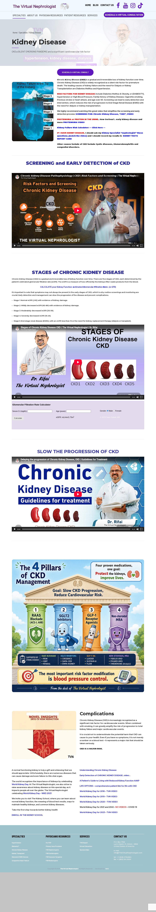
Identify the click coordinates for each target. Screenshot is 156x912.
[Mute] (137, 245)
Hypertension (16, 843)
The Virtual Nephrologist (69, 869)
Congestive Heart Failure (20, 861)
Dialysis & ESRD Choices (20, 857)
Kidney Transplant (18, 853)
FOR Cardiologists (52, 853)
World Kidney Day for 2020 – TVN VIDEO (99, 802)
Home (88, 5)
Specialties (19, 15)
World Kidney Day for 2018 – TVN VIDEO (98, 791)
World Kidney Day (20, 784)
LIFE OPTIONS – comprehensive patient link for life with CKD (108, 786)
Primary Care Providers (54, 846)
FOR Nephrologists (52, 850)
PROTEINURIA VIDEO (74, 122)
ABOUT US (32, 15)
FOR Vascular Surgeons (54, 857)
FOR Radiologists (52, 861)
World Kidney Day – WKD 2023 (37, 793)
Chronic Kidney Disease (20, 850)
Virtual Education (86, 846)
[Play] (15, 245)
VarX (107, 869)
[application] (78, 210)
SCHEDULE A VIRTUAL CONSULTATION (124, 14)
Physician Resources (51, 15)
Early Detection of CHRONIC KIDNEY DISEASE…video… (105, 775)
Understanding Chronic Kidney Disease (98, 770)
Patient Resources (75, 15)
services (92, 15)
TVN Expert (84, 843)
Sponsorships (84, 850)
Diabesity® (15, 846)
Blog (95, 5)
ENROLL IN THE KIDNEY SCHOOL (27, 815)
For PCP (48, 843)
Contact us (107, 5)
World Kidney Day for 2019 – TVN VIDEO (98, 796)
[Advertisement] (78, 891)
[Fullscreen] (141, 245)
